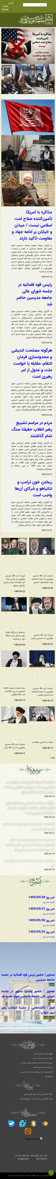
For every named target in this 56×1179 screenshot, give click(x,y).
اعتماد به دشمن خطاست (42, 742)
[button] (9, 19)
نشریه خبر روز (49, 902)
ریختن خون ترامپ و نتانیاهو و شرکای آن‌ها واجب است (33, 488)
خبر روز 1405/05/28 (41, 897)
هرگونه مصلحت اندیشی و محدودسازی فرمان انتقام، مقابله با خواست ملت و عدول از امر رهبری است (31, 363)
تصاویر (52, 984)
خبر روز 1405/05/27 (41, 908)
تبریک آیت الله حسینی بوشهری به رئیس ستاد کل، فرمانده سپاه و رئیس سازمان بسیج (14, 580)
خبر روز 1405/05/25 (41, 931)
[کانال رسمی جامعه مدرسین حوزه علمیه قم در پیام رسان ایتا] (28, 1131)
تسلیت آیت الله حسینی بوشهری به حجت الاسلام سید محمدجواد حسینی (42, 579)
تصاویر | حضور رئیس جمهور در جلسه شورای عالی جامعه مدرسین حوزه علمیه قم (28, 994)
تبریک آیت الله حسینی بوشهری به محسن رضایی (42, 636)
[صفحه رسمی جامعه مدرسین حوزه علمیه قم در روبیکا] (33, 1123)
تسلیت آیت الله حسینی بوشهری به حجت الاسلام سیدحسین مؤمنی (42, 692)
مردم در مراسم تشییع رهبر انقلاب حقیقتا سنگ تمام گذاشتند (32, 429)
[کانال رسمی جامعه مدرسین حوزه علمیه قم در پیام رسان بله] (11, 1123)
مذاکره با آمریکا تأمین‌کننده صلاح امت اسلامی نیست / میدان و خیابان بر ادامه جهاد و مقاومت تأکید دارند (32, 225)
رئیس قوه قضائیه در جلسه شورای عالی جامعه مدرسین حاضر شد (34, 294)
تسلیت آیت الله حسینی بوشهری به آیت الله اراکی (14, 746)
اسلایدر (52, 1017)
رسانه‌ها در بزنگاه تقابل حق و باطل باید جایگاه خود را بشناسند (15, 636)
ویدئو (45, 1017)
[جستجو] (44, 8)
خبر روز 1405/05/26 (41, 920)
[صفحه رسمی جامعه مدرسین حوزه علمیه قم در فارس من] (44, 1123)
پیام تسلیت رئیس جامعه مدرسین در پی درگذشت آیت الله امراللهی (14, 691)
